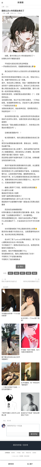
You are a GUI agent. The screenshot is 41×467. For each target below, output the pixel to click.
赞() (21, 266)
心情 (3, 7)
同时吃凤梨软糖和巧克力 (31, 281)
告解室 (34, 452)
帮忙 (13, 218)
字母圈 (18, 452)
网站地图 (26, 456)
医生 (36, 119)
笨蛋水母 (28, 452)
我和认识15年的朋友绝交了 (13, 11)
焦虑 (34, 273)
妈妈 (6, 97)
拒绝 (18, 91)
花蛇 (23, 452)
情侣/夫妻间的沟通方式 (9, 281)
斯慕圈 (21, 3)
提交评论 (34, 434)
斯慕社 (13, 452)
